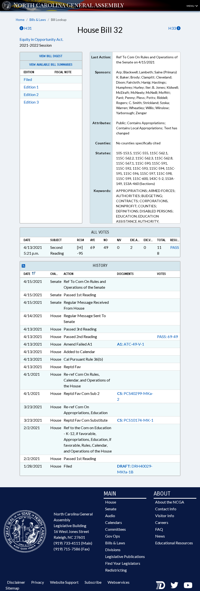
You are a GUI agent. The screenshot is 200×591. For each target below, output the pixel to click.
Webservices (119, 582)
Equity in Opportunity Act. (41, 39)
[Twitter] (174, 585)
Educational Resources (174, 542)
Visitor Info (164, 515)
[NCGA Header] (68, 5)
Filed (28, 79)
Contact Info (165, 508)
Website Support (64, 582)
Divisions (112, 549)
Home (20, 20)
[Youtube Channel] (188, 585)
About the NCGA (169, 502)
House (110, 502)
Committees (115, 529)
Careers (161, 522)
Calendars (113, 522)
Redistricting (116, 570)
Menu (191, 5)
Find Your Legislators (122, 563)
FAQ (159, 529)
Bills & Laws (38, 20)
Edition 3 (31, 102)
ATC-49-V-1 (130, 344)
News (160, 536)
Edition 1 (31, 87)
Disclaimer (16, 582)
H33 (172, 28)
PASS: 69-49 (167, 336)
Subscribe (93, 582)
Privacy (37, 582)
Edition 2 (31, 94)
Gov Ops (112, 536)
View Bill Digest (50, 56)
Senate (110, 508)
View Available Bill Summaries (50, 65)
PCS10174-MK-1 (135, 420)
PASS (174, 247)
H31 (27, 28)
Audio (110, 515)
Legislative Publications (125, 556)
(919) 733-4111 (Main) (73, 543)
